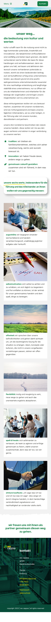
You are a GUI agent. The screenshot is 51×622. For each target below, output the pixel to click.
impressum (24, 590)
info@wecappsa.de (28, 578)
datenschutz (25, 593)
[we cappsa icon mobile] (25, 3)
